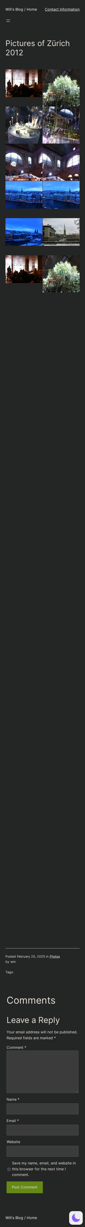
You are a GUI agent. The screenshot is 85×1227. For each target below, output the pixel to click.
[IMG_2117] (61, 94)
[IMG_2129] (61, 459)
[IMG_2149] (61, 794)
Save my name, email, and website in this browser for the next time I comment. (44, 1169)
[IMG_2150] (23, 831)
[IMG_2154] (23, 906)
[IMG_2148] (23, 794)
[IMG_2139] (61, 645)
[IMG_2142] (61, 682)
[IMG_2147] (61, 757)
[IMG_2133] (61, 534)
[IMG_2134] (23, 571)
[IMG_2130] (23, 496)
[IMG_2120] (23, 168)
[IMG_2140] (23, 682)
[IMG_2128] (23, 459)
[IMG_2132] (23, 534)
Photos (55, 956)
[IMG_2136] (23, 608)
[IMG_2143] (23, 720)
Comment (16, 1047)
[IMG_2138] (23, 645)
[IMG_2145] (23, 757)
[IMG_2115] (23, 83)
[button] (76, 1218)
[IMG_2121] (61, 168)
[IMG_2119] (61, 131)
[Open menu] (8, 20)
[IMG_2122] (23, 195)
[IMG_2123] (61, 195)
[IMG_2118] (23, 131)
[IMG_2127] (61, 232)
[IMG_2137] (61, 608)
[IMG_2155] (61, 906)
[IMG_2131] (61, 496)
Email (13, 1120)
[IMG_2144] (61, 720)
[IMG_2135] (61, 571)
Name (13, 1099)
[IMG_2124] (23, 232)
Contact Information (62, 9)
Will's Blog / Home (21, 9)
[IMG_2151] (61, 831)
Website (13, 1141)
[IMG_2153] (61, 868)
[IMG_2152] (23, 868)
